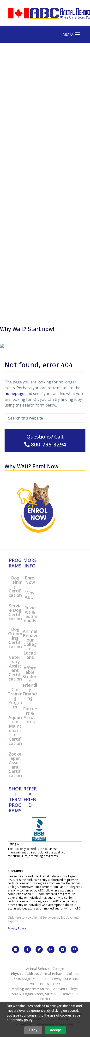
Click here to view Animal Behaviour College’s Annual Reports (43, 919)
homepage (14, 393)
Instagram (50, 949)
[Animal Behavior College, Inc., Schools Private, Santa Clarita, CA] (39, 840)
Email (15, 949)
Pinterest (74, 949)
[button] (68, 34)
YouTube (62, 949)
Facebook (27, 949)
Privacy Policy (17, 928)
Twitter (39, 949)
